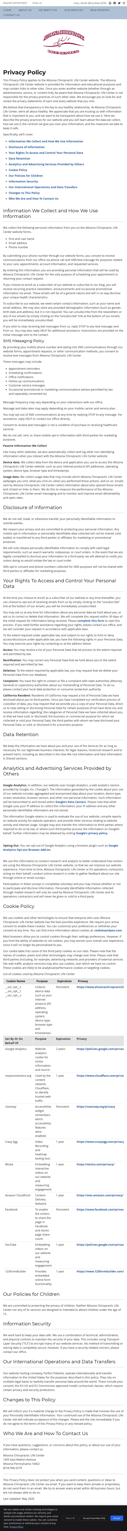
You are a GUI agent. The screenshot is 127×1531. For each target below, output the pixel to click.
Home (7, 10)
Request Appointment (15, 3)
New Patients (99, 10)
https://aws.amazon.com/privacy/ (100, 1195)
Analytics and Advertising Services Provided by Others (46, 164)
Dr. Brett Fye (48, 10)
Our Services (73, 10)
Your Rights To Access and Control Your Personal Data (46, 153)
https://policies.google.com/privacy (101, 1049)
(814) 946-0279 (97, 3)
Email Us (37, 3)
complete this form (90, 621)
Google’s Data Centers (70, 802)
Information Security (23, 181)
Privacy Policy (16, 1526)
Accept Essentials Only (94, 1518)
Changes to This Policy (24, 193)
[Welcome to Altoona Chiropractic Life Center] (63, 59)
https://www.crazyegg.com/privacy (101, 1142)
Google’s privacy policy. (92, 833)
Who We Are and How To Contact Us (33, 199)
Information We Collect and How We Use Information (46, 141)
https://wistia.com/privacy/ (95, 1164)
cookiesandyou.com (108, 930)
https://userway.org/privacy (96, 1107)
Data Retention (19, 158)
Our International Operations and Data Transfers (43, 187)
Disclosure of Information (27, 147)
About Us (25, 10)
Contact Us (11, 15)
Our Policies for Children (26, 176)
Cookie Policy (18, 170)
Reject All (70, 1518)
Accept (117, 1518)
